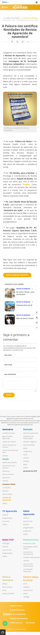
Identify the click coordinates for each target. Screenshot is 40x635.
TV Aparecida (9, 511)
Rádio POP (8, 539)
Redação (28, 429)
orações (26, 461)
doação (5, 459)
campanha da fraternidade (28, 437)
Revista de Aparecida (31, 18)
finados (26, 184)
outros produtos (8, 593)
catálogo (26, 597)
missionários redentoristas (28, 553)
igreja (25, 448)
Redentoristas (31, 539)
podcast (26, 524)
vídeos (4, 503)
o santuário (6, 488)
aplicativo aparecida (30, 433)
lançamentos (28, 590)
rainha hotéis (7, 494)
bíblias (4, 584)
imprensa (5, 471)
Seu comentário (10, 374)
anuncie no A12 (30, 471)
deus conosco (7, 587)
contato (5, 456)
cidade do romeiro (9, 442)
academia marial (8, 433)
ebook (25, 593)
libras (25, 455)
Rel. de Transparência (17, 614)
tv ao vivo (5, 521)
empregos (6, 543)
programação (7, 518)
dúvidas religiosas (30, 442)
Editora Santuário (7, 578)
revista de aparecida (6, 498)
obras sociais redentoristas (28, 565)
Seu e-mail (8, 365)
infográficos (27, 451)
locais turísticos (8, 474)
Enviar (9, 395)
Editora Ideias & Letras (30, 578)
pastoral (5, 491)
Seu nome (8, 355)
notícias (5, 481)
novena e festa (8, 484)
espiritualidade (29, 445)
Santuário (7, 429)
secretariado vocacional (28, 570)
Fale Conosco (30, 623)
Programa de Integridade (19, 618)
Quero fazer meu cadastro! (17, 275)
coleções (26, 587)
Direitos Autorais (16, 623)
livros (4, 590)
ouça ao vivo (27, 521)
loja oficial (6, 477)
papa (25, 464)
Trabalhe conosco (16, 606)
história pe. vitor (29, 543)
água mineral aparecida (7, 437)
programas (27, 531)
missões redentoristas (31, 557)
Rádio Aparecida (28, 513)
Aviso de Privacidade (17, 610)
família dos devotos (9, 462)
